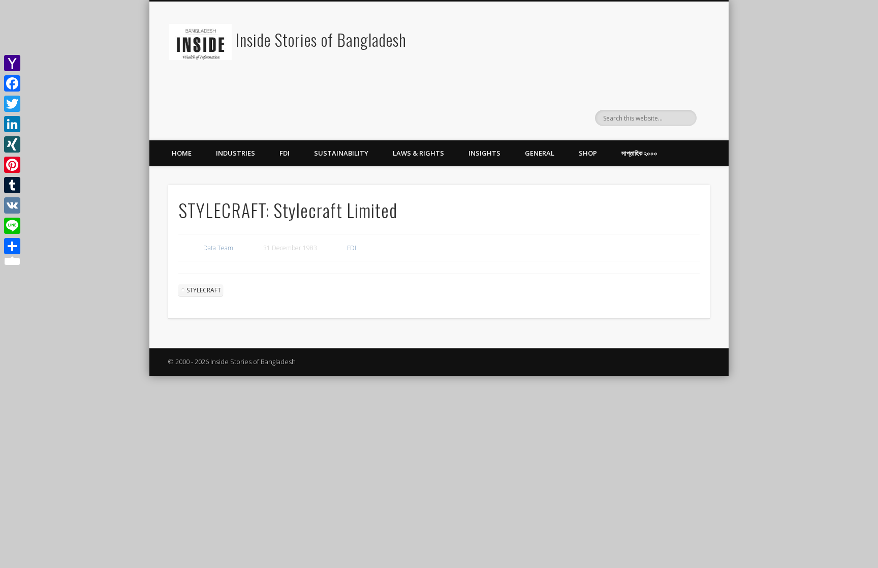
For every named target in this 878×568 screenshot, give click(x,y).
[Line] (12, 226)
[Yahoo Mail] (12, 63)
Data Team (218, 248)
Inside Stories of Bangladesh (321, 39)
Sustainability (341, 153)
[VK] (12, 205)
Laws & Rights (418, 153)
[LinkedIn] (12, 124)
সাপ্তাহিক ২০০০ (639, 153)
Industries (235, 153)
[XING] (12, 144)
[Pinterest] (12, 165)
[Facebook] (12, 83)
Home (182, 153)
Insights (484, 153)
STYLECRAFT (203, 290)
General (539, 153)
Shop (588, 153)
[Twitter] (12, 104)
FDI (284, 153)
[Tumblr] (12, 185)
